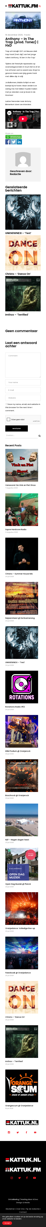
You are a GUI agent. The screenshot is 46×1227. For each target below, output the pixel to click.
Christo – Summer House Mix (19, 573)
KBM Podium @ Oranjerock (17, 751)
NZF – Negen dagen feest (17, 839)
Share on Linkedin (19, 141)
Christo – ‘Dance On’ (15, 1017)
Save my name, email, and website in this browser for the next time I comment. (22, 407)
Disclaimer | (11, 1209)
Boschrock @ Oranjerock (17, 795)
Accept (7, 1223)
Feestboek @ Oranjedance (18, 972)
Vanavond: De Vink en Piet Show (20, 485)
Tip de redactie (32, 1209)
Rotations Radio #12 (15, 706)
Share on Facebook (8, 141)
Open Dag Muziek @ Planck (18, 884)
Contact (23, 1212)
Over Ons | (20, 1209)
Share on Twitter (13, 141)
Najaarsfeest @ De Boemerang (20, 618)
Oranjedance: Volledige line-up (20, 928)
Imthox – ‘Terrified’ (14, 1061)
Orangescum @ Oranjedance (19, 1105)
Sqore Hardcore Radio (15, 529)
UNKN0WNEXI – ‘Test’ (15, 662)
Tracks (27, 34)
